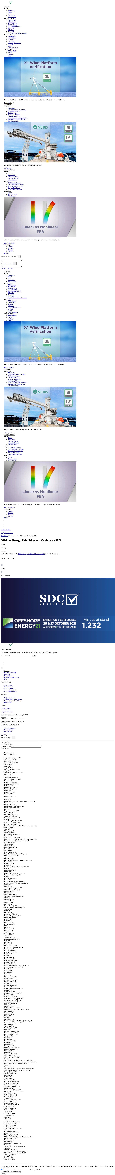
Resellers (10, 248)
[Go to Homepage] (7, 4)
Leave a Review (9, 676)
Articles (10, 173)
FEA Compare (12, 196)
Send (34, 655)
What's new (11, 10)
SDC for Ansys (12, 23)
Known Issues (12, 17)
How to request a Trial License (13, 701)
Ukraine (3, 718)
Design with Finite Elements (16, 184)
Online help (11, 15)
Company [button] (7, 245)
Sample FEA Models (14, 188)
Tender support (12, 113)
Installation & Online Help (11, 677)
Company (7, 674)
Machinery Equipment (14, 43)
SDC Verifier (11, 22)
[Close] (19, 256)
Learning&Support (9, 170)
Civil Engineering (13, 47)
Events (10, 192)
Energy (10, 46)
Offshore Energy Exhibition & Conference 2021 (31, 554)
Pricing (10, 12)
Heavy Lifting (12, 38)
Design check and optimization (16, 109)
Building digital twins (14, 116)
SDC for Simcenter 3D (14, 26)
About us (10, 250)
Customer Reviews (13, 178)
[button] (12, 260)
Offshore (10, 44)
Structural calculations (14, 114)
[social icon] (4, 521)
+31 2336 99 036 (6, 709)
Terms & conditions (9, 728)
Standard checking (13, 121)
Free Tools (11, 31)
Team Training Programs (15, 189)
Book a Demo (8, 702)
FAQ (9, 13)
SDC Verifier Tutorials (14, 183)
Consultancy (8, 104)
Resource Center (12, 194)
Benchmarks (11, 175)
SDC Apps (11, 30)
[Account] (1, 258)
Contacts (10, 246)
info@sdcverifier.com (7, 533)
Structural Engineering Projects (13, 699)
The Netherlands (5, 715)
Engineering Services (10, 698)
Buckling (10, 54)
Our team (10, 251)
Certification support (13, 111)
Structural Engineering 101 (15, 186)
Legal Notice (8, 731)
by (2, 735)
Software (7, 7)
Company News (12, 180)
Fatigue (10, 52)
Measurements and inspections (16, 119)
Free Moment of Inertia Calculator (17, 33)
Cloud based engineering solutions (17, 118)
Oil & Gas (11, 41)
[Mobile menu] (15, 263)
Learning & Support (10, 672)
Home (2, 536)
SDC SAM (11, 28)
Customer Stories (13, 176)
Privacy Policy (8, 730)
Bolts (9, 56)
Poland (3, 721)
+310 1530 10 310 (6, 530)
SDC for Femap (12, 25)
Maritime (10, 39)
